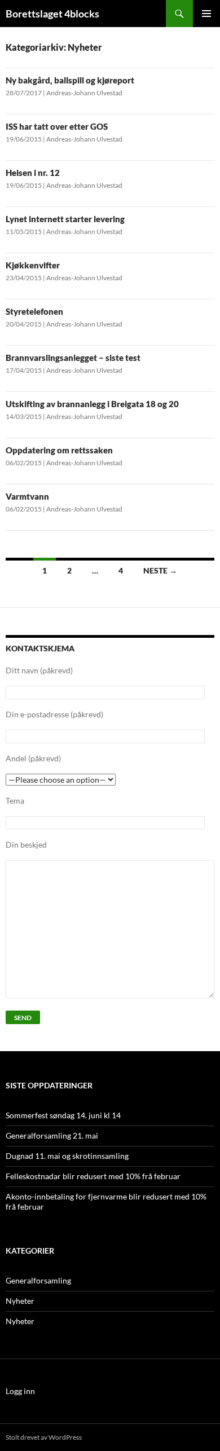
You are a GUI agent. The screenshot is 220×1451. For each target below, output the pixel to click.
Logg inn (20, 1391)
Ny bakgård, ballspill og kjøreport (70, 80)
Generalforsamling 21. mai (52, 1135)
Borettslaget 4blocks (52, 13)
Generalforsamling (38, 1280)
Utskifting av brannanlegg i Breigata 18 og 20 (92, 404)
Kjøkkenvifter (33, 265)
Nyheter (20, 1301)
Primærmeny (206, 13)
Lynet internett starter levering (65, 219)
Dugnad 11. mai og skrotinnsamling (67, 1156)
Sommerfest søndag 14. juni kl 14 (63, 1115)
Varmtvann (27, 496)
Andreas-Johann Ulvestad (84, 93)
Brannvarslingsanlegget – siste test (73, 357)
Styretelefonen (34, 311)
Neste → (160, 570)
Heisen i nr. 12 (33, 172)
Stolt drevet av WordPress (44, 1437)
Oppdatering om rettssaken (59, 450)
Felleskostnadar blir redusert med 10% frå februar (93, 1176)
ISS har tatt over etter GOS (57, 126)
